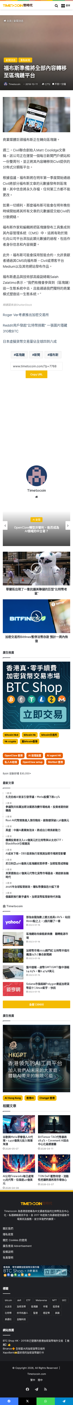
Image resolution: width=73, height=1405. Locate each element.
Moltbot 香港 (55, 761)
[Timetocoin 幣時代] (18, 5)
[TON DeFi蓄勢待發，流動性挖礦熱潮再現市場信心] (54, 1163)
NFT (54, 1300)
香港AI (30, 1097)
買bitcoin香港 (29, 741)
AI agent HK (54, 755)
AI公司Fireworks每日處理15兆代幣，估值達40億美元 (18, 1180)
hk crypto (10, 741)
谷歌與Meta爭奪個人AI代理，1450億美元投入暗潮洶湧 (18, 1140)
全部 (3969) (36, 1004)
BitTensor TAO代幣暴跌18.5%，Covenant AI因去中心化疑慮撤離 (53, 1140)
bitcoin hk (30, 734)
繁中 (32, 1379)
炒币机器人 (22, 1313)
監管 (35, 1313)
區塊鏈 (20, 355)
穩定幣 (46, 1313)
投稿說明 (8, 1251)
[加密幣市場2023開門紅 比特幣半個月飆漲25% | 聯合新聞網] (13, 956)
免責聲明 (8, 1257)
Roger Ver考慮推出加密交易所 (26, 315)
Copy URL (36, 374)
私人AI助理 (11, 761)
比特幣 (8, 1313)
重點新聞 (25, 60)
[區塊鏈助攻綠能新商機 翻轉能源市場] (13, 939)
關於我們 (8, 1228)
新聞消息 (18, 20)
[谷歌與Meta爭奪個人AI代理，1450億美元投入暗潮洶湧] (19, 1124)
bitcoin (8, 1300)
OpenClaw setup (32, 761)
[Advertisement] (36, 423)
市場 (45, 1306)
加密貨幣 (21, 1306)
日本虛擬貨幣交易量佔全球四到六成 (30, 341)
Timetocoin (14, 84)
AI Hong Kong (13, 1097)
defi (19, 1300)
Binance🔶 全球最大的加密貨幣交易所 (24, 1348)
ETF (28, 1300)
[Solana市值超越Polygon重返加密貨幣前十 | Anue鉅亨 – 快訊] (13, 989)
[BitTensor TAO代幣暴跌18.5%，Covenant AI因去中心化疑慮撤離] (54, 1124)
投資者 (56, 1306)
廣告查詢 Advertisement (17, 1245)
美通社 (8, 1319)
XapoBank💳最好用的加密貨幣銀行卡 (23, 1352)
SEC (64, 1300)
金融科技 (21, 1319)
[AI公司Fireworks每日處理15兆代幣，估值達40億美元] (19, 1163)
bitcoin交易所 (49, 734)
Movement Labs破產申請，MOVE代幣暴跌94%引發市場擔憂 (36, 529)
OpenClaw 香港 (14, 755)
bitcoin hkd (11, 734)
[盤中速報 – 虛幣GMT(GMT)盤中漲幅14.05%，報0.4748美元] (13, 972)
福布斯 (53, 355)
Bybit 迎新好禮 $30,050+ (17, 773)
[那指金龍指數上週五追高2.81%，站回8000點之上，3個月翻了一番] (13, 922)
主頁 (9, 20)
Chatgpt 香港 (47, 1097)
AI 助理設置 (34, 755)
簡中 (40, 1379)
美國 (57, 1313)
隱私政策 (8, 1234)
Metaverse (41, 1300)
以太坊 (8, 1306)
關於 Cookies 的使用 (15, 1240)
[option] (36, 525)
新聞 (37, 355)
